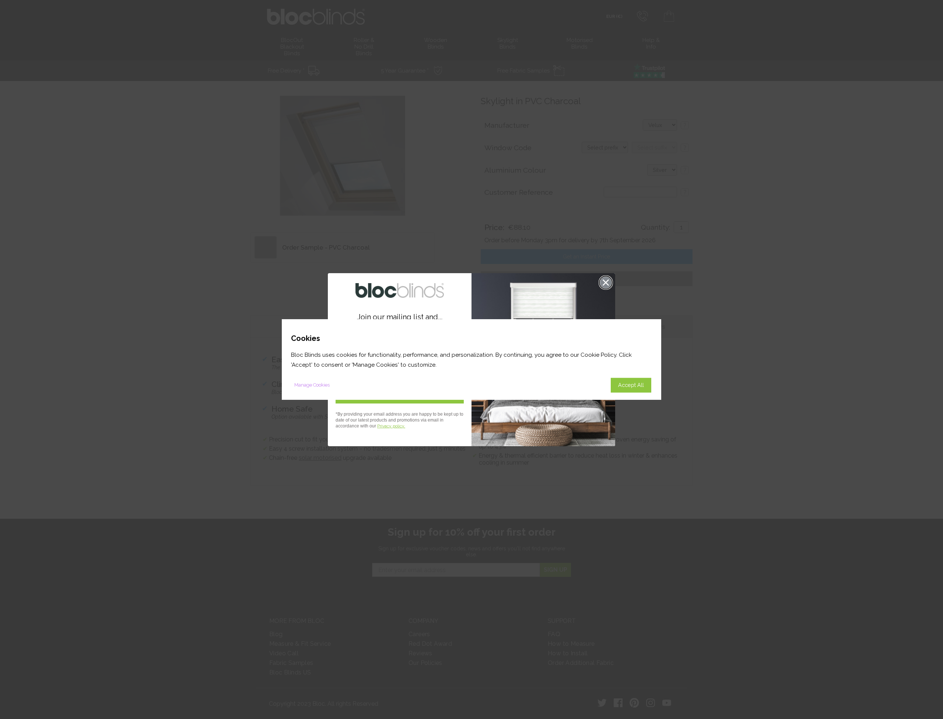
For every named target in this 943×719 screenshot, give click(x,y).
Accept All (631, 385)
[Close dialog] (605, 282)
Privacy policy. (391, 426)
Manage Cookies (312, 385)
